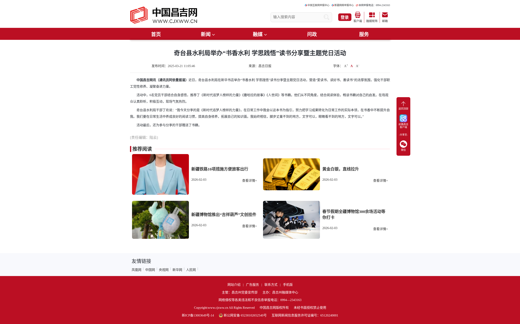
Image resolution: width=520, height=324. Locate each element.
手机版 (288, 284)
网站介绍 (234, 284)
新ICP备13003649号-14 (198, 315)
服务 (364, 34)
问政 (312, 34)
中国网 (150, 270)
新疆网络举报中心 (344, 5)
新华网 (177, 270)
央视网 (164, 270)
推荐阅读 (142, 149)
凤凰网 (136, 270)
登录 (345, 17)
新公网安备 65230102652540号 (245, 315)
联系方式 (270, 284)
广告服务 (252, 284)
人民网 (191, 270)
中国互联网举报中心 (318, 5)
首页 (156, 34)
